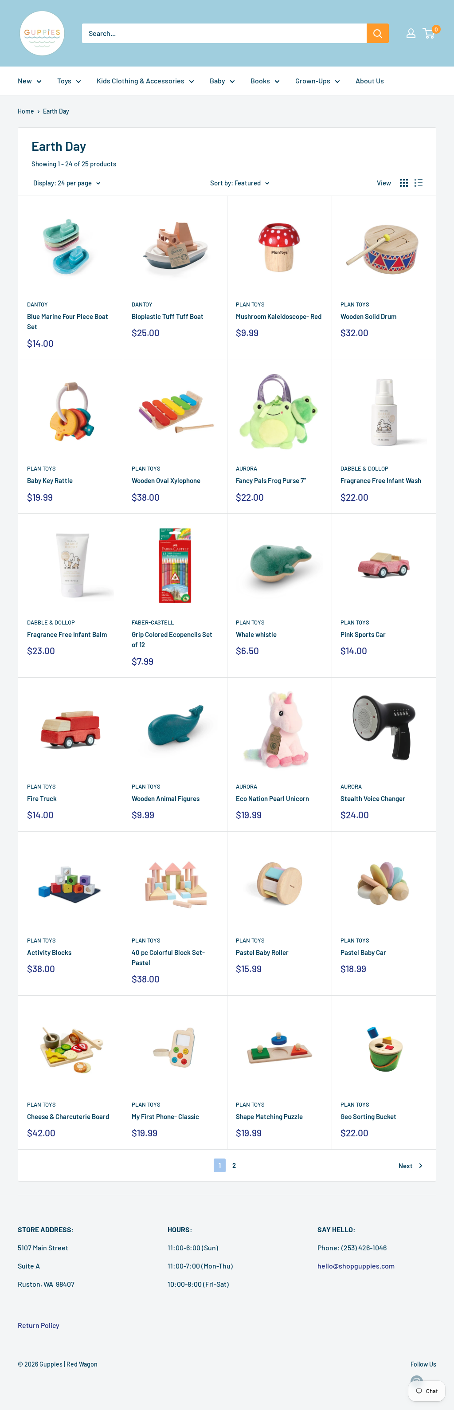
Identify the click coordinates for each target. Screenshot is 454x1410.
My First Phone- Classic (165, 1116)
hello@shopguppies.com (356, 1265)
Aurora (246, 468)
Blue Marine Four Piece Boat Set (67, 321)
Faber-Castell (153, 622)
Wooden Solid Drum (368, 316)
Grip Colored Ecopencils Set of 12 (172, 639)
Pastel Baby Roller (262, 952)
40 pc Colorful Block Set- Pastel (168, 957)
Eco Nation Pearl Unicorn (272, 798)
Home (26, 111)
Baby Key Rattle (50, 480)
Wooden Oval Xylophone (166, 480)
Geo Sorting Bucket (368, 1116)
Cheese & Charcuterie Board (68, 1116)
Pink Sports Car (363, 634)
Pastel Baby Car (363, 952)
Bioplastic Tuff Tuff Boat (168, 316)
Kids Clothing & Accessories (140, 80)
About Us (370, 80)
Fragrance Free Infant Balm (67, 634)
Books (260, 80)
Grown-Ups (312, 80)
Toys (64, 80)
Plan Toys (250, 304)
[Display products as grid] (404, 183)
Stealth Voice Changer (372, 798)
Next (406, 1166)
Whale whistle (256, 634)
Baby (217, 80)
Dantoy (37, 304)
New (25, 80)
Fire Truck (42, 798)
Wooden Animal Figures (166, 798)
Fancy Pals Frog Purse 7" (271, 480)
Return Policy (38, 1325)
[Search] (378, 33)
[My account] (411, 33)
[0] (428, 33)
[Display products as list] (419, 183)
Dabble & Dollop (364, 468)
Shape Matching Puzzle (269, 1116)
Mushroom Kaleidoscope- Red (278, 316)
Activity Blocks (49, 952)
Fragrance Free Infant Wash (380, 480)
